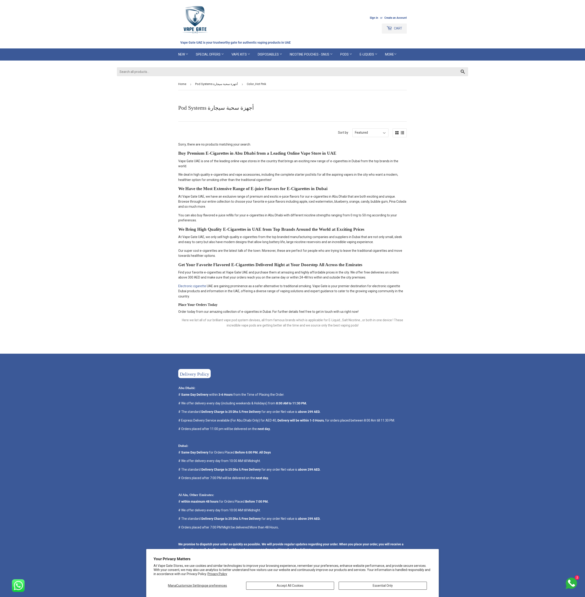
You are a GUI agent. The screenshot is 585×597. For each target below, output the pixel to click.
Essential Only (383, 585)
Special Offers (208, 54)
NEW (182, 54)
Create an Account (395, 17)
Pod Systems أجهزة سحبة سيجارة (216, 84)
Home (182, 84)
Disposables (268, 54)
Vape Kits (239, 54)
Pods (344, 54)
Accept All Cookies (290, 585)
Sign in (374, 17)
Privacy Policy (217, 574)
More (389, 54)
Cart (397, 28)
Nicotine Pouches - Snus (310, 54)
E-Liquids (367, 54)
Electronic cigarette (192, 286)
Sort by (343, 132)
